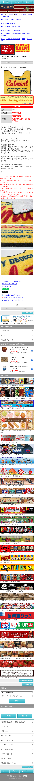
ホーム (3, 14)
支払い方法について (7, 735)
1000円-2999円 (16, 26)
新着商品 (7, 2)
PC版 (25, 776)
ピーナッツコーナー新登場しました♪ (11, 476)
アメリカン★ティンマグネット (10, 442)
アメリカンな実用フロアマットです (11, 610)
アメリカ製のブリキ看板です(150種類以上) (13, 385)
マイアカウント (6, 726)
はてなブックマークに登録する (13, 300)
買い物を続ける (7, 286)
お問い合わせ (5, 731)
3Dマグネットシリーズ (7, 562)
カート (17, 2)
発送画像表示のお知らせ (8, 763)
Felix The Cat (4, 572)
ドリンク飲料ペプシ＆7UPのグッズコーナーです (15, 629)
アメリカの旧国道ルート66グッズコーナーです (15, 591)
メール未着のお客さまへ (8, 749)
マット (17, 14)
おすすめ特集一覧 (6, 754)
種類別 (23, 39)
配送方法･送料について (8, 740)
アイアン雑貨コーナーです (8, 677)
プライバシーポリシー (8, 745)
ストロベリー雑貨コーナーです (10, 668)
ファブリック (9, 14)
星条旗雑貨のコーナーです (8, 620)
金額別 (8, 26)
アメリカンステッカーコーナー (10, 524)
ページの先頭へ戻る (27, 312)
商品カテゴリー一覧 (7, 340)
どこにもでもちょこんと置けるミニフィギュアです (16, 648)
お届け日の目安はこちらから (27, 103)
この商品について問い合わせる (11, 281)
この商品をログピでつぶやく (12, 295)
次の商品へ (25, 63)
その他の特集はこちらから (26, 680)
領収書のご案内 (6, 758)
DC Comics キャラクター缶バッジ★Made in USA (16, 398)
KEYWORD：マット (12, 23)
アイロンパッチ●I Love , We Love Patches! (13, 455)
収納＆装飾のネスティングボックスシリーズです (15, 658)
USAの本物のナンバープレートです (11, 581)
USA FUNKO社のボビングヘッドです (12, 485)
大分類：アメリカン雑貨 (13, 30)
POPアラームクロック (7, 552)
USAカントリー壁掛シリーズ (9, 505)
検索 (28, 2)
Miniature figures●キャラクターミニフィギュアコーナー (16, 465)
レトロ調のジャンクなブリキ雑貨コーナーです (15, 600)
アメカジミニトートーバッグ (9, 543)
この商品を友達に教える (9, 284)
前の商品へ (9, 63)
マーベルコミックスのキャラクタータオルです (15, 533)
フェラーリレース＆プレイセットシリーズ (13, 514)
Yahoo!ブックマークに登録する (13, 297)
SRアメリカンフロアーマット (14, 19)
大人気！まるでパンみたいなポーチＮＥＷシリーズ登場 (16, 431)
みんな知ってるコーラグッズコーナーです (13, 639)
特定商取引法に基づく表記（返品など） (13, 722)
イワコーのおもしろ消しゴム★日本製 (12, 408)
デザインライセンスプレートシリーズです (13, 495)
